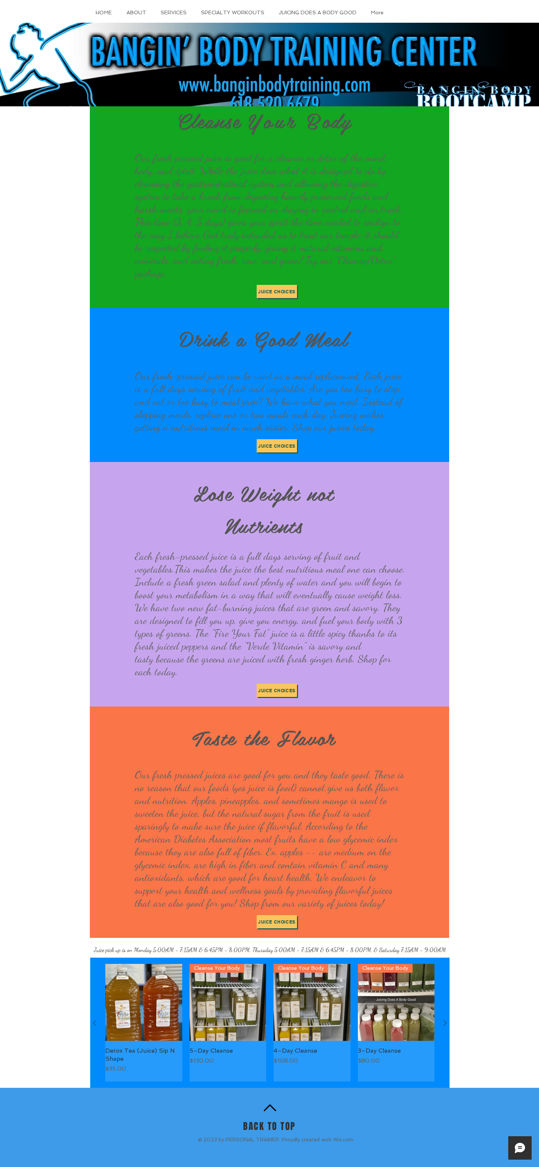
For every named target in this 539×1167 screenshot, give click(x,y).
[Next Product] (445, 1023)
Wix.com (343, 1139)
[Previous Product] (94, 1023)
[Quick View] (143, 1002)
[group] (270, 1023)
